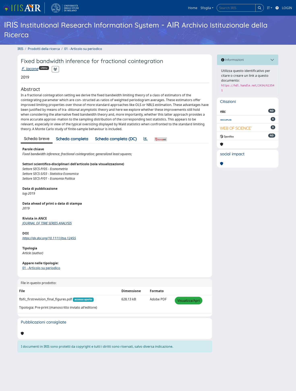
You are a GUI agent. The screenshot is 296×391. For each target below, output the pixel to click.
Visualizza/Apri (188, 300)
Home (192, 8)
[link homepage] (23, 7)
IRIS (20, 49)
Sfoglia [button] (206, 8)
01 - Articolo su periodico (83, 49)
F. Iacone (30, 68)
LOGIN (287, 8)
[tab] (145, 139)
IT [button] (268, 8)
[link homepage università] (65, 7)
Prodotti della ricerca (44, 49)
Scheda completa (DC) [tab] (116, 138)
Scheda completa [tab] (72, 138)
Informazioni (234, 60)
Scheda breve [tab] (36, 138)
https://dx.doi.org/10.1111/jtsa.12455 (49, 238)
